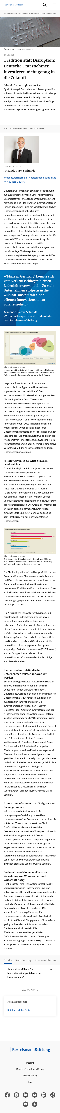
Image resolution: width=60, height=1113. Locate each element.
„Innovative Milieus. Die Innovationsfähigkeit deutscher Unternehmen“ (24, 973)
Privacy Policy (30, 1075)
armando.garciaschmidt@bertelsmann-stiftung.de (30, 177)
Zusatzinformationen (16, 129)
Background (37, 129)
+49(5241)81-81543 (15, 181)
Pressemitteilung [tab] (46, 960)
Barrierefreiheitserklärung (30, 1068)
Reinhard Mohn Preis (18, 1009)
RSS (30, 1081)
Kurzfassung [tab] (23, 960)
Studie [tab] (8, 960)
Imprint (30, 1062)
